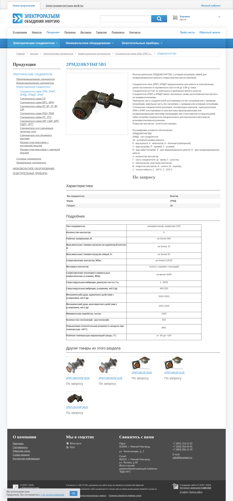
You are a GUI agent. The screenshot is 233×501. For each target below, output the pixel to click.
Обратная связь (21, 451)
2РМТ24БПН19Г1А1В (110, 378)
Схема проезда (21, 454)
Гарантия (101, 32)
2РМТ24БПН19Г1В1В (78, 378)
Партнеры (18, 443)
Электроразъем (24, 5)
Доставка (85, 32)
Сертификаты (20, 447)
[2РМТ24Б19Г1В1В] (141, 363)
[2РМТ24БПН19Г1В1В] (75, 365)
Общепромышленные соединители (35, 79)
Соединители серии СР (33, 98)
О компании (20, 32)
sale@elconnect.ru (182, 457)
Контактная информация (26, 458)
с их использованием (52, 494)
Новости (37, 32)
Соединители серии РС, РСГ (36, 117)
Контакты (135, 32)
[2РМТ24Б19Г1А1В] (173, 363)
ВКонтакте (75, 443)
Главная (20, 53)
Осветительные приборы (30, 173)
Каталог (34, 53)
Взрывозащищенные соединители (35, 83)
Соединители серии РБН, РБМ (37, 113)
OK (73, 493)
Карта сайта (196, 492)
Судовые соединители (28, 158)
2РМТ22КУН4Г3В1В (77, 407)
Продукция (53, 32)
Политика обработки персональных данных (86, 495)
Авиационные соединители (31, 162)
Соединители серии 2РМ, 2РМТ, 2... (133, 53)
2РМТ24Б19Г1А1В (174, 372)
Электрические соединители (58, 53)
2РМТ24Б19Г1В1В (142, 372)
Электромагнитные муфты (64, 5)
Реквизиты (118, 32)
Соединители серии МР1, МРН (37, 102)
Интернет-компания (195, 488)
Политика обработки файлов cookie (125, 495)
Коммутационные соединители (94, 53)
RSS (72, 447)
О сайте (184, 492)
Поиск (159, 18)
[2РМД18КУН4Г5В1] (97, 104)
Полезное (70, 32)
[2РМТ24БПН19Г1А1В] (108, 365)
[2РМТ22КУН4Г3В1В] (75, 397)
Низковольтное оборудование (33, 168)
